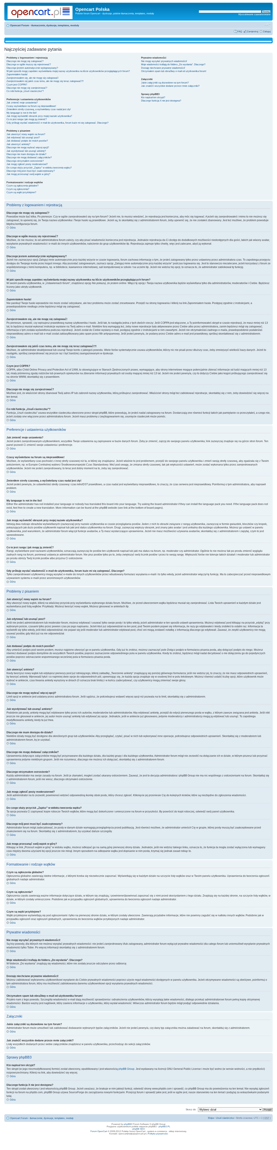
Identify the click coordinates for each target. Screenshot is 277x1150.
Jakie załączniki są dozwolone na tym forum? (165, 82)
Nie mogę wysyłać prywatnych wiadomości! (164, 61)
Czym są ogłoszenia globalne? (22, 185)
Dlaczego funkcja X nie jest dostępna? (161, 100)
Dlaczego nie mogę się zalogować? (24, 61)
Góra (13, 227)
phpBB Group (126, 1068)
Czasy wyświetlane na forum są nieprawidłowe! (31, 106)
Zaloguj (267, 31)
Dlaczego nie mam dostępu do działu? (26, 154)
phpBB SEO (138, 1129)
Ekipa (211, 1118)
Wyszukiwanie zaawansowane (254, 14)
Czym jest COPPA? (16, 84)
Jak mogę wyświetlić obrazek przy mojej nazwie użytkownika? (39, 116)
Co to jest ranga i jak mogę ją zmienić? (26, 119)
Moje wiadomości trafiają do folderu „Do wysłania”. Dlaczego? (173, 64)
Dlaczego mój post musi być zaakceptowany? (30, 171)
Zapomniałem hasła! (16, 74)
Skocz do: (191, 1109)
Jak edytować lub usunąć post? (23, 137)
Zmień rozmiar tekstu (267, 24)
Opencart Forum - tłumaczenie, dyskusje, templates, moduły (44, 25)
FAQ (239, 31)
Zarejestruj (252, 31)
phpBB (127, 1124)
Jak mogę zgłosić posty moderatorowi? (27, 164)
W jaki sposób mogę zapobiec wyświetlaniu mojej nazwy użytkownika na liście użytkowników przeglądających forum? (68, 71)
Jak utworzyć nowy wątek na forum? (25, 134)
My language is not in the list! (21, 112)
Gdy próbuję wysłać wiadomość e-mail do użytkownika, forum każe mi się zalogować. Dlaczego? (57, 122)
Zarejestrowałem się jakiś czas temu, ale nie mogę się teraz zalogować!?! (45, 81)
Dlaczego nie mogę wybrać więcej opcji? (27, 147)
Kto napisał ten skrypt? (153, 97)
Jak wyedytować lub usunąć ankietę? (26, 151)
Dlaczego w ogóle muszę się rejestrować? (28, 64)
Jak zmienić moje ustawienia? (22, 102)
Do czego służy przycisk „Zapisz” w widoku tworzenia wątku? (39, 167)
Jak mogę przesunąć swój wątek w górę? (28, 174)
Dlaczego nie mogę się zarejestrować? (26, 88)
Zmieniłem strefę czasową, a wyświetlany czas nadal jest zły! (38, 109)
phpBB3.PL (164, 1126)
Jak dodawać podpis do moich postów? (27, 140)
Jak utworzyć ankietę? (18, 144)
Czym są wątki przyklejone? (21, 192)
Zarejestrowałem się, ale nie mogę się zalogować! (32, 78)
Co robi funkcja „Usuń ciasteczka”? (25, 91)
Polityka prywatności (158, 1133)
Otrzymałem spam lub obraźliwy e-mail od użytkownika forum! (173, 71)
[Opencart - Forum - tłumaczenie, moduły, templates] (40, 12)
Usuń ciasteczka (225, 1118)
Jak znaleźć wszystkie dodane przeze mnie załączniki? (170, 86)
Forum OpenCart (98, 1131)
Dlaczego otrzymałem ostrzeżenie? (25, 161)
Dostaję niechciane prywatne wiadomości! (163, 68)
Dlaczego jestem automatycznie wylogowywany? (32, 68)
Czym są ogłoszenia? (17, 189)
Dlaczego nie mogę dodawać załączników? (29, 157)
